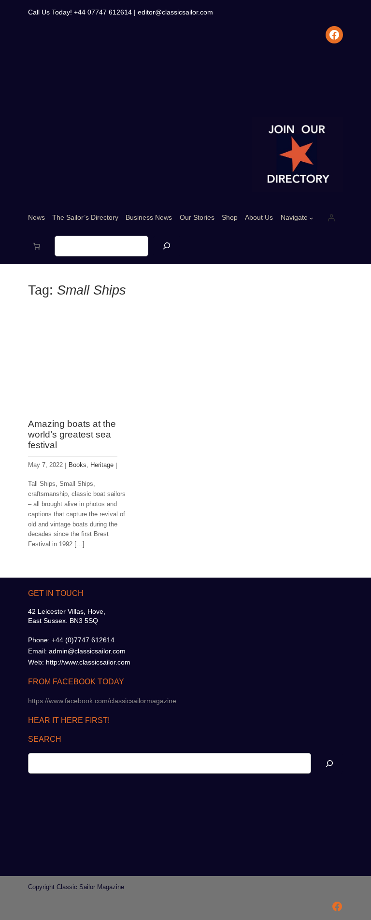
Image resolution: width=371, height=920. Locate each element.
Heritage (102, 464)
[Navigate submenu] (311, 217)
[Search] (166, 246)
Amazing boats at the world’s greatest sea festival (72, 435)
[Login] (331, 217)
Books (77, 464)
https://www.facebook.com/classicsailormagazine (102, 701)
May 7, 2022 (45, 464)
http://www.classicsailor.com (88, 662)
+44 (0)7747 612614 (83, 640)
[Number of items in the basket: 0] (36, 246)
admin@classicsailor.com (87, 651)
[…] (79, 544)
